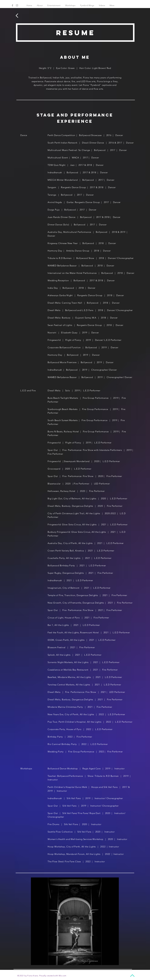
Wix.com (63, 976)
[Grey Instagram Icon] (17, 5)
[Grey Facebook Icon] (12, 5)
